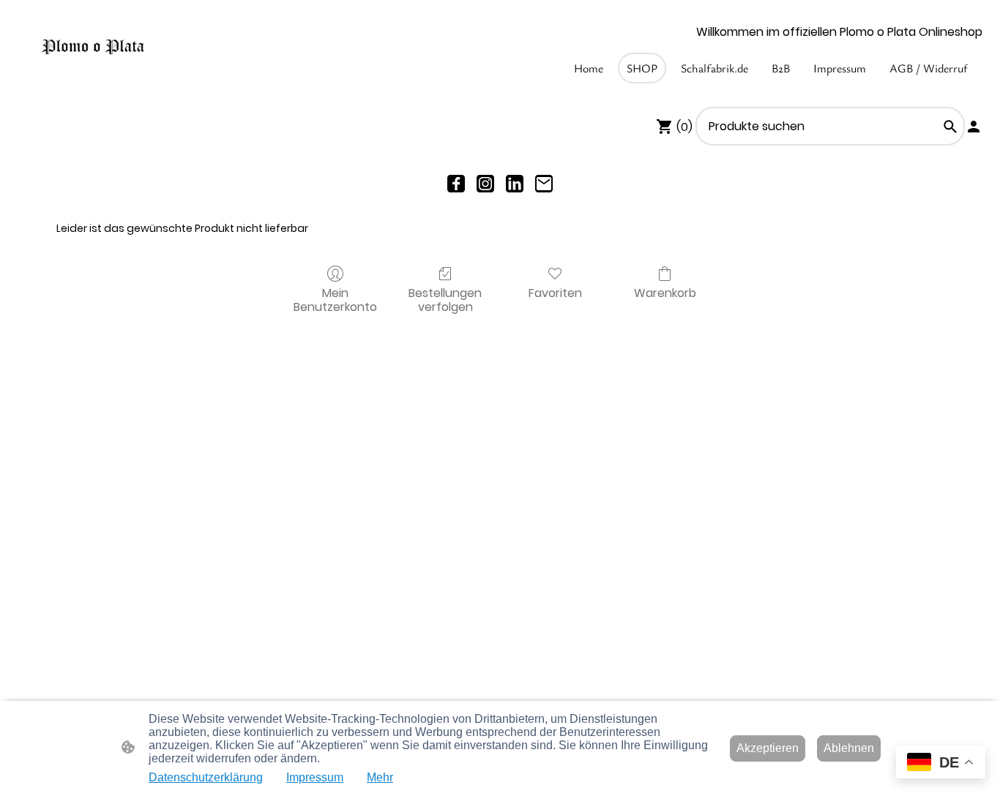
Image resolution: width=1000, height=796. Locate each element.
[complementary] (940, 763)
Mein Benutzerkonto (335, 299)
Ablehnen (849, 748)
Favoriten (555, 292)
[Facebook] (456, 183)
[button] (950, 126)
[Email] (544, 183)
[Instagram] (485, 183)
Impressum (314, 777)
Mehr (380, 777)
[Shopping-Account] (973, 126)
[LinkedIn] (514, 183)
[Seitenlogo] (93, 47)
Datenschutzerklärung (206, 777)
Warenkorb (665, 292)
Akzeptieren (767, 748)
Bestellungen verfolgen (445, 299)
